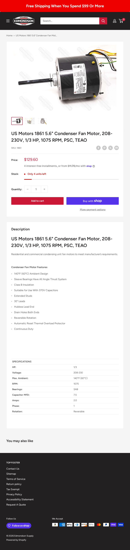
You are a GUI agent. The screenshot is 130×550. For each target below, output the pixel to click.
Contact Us (12, 468)
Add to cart (37, 200)
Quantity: (16, 189)
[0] (121, 21)
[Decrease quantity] (27, 189)
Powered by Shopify (16, 540)
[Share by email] (116, 147)
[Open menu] (8, 21)
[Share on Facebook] (98, 147)
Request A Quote (16, 504)
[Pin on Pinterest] (104, 147)
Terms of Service (15, 478)
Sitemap (11, 473)
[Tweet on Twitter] (110, 147)
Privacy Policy (14, 494)
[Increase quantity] (44, 189)
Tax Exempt (13, 489)
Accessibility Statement (20, 499)
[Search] (103, 20)
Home (9, 35)
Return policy (13, 484)
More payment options (92, 209)
